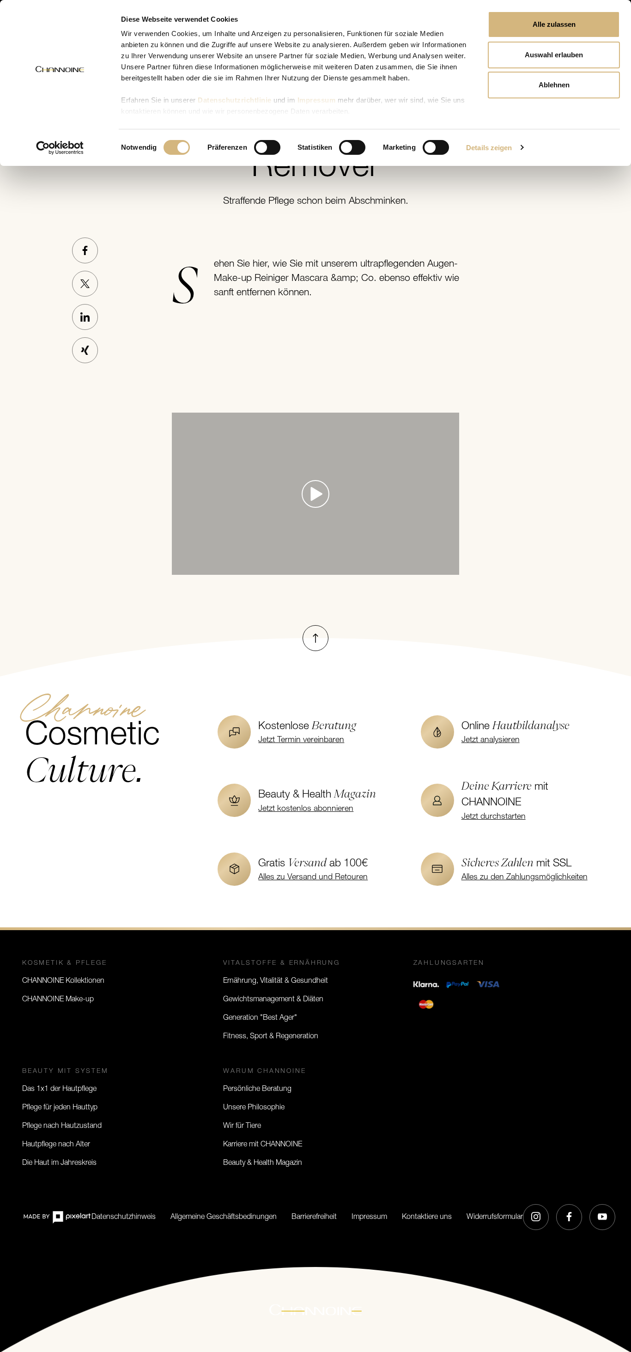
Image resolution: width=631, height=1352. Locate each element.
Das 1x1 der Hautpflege (59, 1089)
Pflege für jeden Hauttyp (59, 1107)
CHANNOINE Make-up (58, 999)
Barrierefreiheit (314, 1217)
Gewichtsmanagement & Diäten (273, 999)
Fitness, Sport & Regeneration (270, 1036)
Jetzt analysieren (490, 740)
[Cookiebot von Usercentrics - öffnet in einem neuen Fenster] (59, 148)
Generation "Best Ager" (260, 1018)
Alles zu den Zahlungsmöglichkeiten (524, 877)
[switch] (267, 147)
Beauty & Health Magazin (262, 1163)
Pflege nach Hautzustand (62, 1126)
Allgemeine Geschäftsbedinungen (223, 1217)
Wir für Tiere (242, 1126)
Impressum (369, 1217)
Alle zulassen (554, 24)
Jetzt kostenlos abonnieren (305, 809)
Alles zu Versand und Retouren (313, 877)
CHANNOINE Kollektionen (63, 981)
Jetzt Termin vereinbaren (301, 740)
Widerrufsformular (495, 1217)
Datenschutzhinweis (123, 1217)
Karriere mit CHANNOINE (262, 1144)
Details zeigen (489, 148)
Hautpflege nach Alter (56, 1144)
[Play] (315, 494)
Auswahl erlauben (554, 55)
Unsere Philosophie (254, 1107)
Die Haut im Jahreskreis (59, 1163)
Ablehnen (554, 85)
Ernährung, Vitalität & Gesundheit (275, 981)
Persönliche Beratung (257, 1089)
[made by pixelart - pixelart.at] (56, 1217)
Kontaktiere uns (427, 1217)
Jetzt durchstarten (493, 817)
